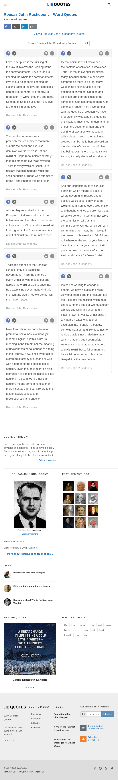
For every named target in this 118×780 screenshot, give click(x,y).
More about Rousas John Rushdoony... (30, 554)
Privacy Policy (26, 771)
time (92, 625)
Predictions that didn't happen (29, 572)
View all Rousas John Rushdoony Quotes (59, 33)
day (85, 635)
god (100, 625)
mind (77, 630)
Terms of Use (10, 771)
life (65, 625)
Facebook (36, 714)
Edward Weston (47, 460)
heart (101, 630)
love (73, 625)
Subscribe (107, 714)
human (67, 630)
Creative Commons (30, 534)
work (86, 630)
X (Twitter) (36, 723)
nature (82, 625)
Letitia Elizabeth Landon (30, 679)
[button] (109, 4)
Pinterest (35, 727)
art (93, 630)
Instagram (36, 718)
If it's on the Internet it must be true (31, 586)
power (108, 625)
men (77, 635)
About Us (39, 771)
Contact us (9, 740)
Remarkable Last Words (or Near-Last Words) (64, 742)
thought (67, 635)
